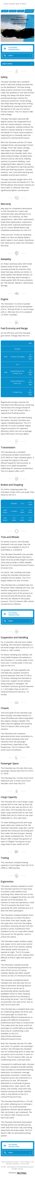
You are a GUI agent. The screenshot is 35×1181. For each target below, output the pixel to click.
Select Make (5, 11)
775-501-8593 (24, 1164)
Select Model (13, 11)
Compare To (20, 11)
